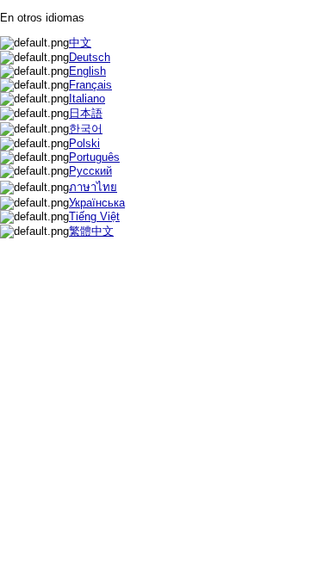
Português (94, 157)
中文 (80, 42)
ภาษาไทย (93, 187)
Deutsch (89, 57)
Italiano (87, 98)
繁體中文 (91, 231)
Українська (97, 202)
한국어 (85, 128)
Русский (90, 170)
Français (90, 84)
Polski (84, 143)
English (87, 71)
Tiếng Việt (94, 216)
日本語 (85, 113)
